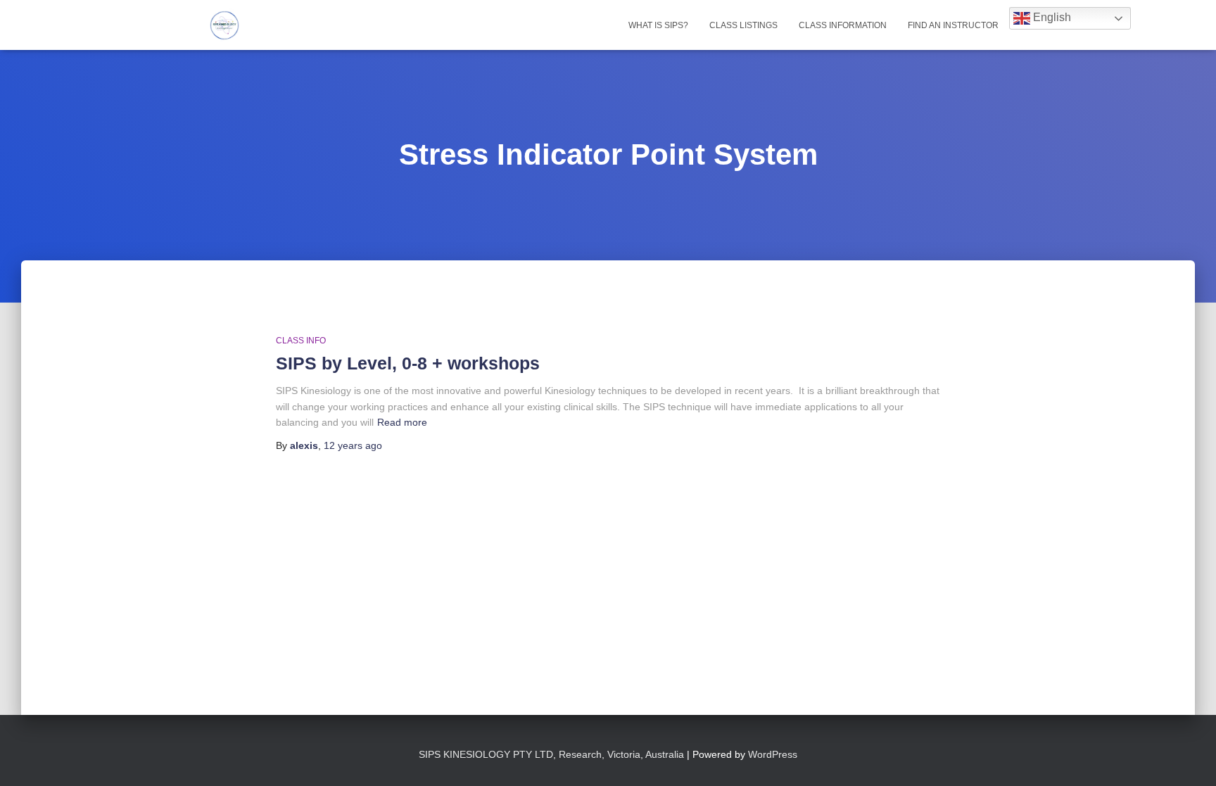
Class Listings (743, 25)
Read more (402, 422)
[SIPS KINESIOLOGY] (224, 25)
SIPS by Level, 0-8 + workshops (408, 363)
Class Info (301, 341)
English (1050, 17)
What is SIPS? (658, 25)
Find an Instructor (953, 25)
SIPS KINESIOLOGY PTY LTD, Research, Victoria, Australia (553, 754)
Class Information (843, 25)
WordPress (772, 754)
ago (353, 445)
